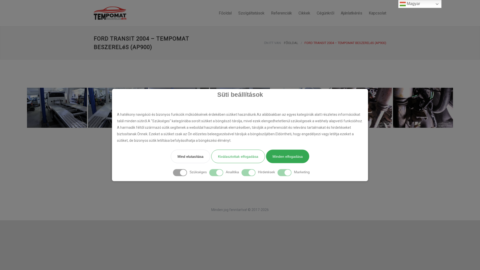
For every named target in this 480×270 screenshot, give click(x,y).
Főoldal (225, 13)
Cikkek (304, 13)
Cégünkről (325, 13)
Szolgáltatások (251, 13)
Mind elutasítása (191, 156)
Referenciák (281, 13)
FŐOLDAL (291, 43)
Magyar (413, 4)
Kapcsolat (377, 13)
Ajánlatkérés (351, 13)
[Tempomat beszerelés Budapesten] (140, 13)
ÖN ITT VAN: (273, 43)
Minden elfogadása (287, 156)
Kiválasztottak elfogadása (238, 156)
